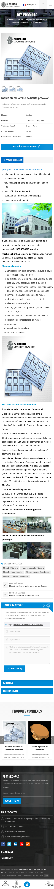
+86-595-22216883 (16, 827)
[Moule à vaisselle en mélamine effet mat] (14, 732)
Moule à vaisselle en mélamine (37, 572)
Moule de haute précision (12, 572)
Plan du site (33, 872)
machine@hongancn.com (20, 837)
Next (52, 740)
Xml (41, 872)
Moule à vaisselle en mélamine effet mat (14, 748)
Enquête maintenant (25, 147)
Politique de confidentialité (11, 875)
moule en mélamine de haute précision (28, 625)
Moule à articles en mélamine (33, 568)
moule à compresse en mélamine (15, 576)
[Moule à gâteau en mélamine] (39, 732)
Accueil (11, 20)
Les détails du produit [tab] (12, 160)
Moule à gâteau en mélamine (40, 748)
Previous (2, 740)
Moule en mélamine (10, 568)
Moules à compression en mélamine (31, 20)
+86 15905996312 (21, 832)
